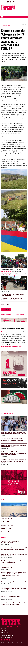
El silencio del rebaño (7, 521)
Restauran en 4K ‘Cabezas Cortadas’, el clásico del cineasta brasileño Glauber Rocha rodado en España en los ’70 (13, 453)
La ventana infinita (6, 518)
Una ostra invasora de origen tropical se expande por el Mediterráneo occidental (12, 439)
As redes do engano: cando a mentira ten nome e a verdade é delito (12, 561)
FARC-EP (9, 314)
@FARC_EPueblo (6, 271)
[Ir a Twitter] (10, 2)
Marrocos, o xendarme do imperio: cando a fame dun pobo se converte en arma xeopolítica (12, 596)
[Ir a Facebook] (8, 2)
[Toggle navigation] (2, 17)
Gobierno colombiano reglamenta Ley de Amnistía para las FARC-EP (11, 299)
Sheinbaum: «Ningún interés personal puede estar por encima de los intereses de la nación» (13, 461)
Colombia (3, 314)
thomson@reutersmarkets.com (11, 346)
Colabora (4, 630)
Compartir (6, 310)
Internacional (18, 24)
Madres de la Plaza (6, 531)
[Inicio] (8, 8)
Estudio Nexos (20, 642)
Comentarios (5, 633)
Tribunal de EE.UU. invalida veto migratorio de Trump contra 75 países (13, 446)
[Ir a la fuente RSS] (16, 2)
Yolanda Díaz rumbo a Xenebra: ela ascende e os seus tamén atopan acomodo (13, 603)
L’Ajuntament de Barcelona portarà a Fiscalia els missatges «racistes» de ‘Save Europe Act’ (14, 432)
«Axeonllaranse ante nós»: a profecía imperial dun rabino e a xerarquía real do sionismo (14, 548)
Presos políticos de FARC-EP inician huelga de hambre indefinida (13, 294)
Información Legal (7, 635)
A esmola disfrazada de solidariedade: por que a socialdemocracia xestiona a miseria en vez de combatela (13, 588)
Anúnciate (4, 632)
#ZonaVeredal (5, 273)
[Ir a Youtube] (13, 2)
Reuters (3, 332)
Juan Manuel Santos (18, 314)
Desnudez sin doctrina (7, 567)
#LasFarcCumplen (11, 275)
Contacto (4, 628)
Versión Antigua (6, 637)
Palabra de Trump (6, 528)
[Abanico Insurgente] (14, 399)
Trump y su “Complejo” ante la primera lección (14, 582)
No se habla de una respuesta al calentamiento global (10, 542)
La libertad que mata (7, 525)
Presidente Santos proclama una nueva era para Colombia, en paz (13, 303)
